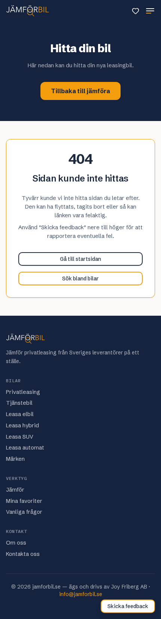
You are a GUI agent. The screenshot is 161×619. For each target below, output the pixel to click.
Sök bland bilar (80, 278)
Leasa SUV (19, 436)
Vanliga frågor (24, 512)
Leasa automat (25, 447)
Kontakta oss (23, 554)
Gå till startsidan (80, 259)
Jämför (15, 489)
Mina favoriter (24, 501)
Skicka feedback (127, 606)
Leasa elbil (20, 414)
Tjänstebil (19, 403)
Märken (15, 459)
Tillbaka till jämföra (80, 91)
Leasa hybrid (22, 425)
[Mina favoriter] (135, 11)
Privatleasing (23, 392)
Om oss (16, 542)
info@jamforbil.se (80, 594)
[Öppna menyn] (150, 11)
